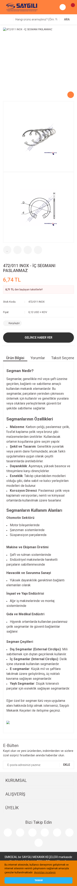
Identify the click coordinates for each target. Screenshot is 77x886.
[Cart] (71, 7)
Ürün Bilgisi (15, 358)
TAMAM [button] (38, 880)
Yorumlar (37, 358)
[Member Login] (63, 7)
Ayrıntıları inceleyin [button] (45, 872)
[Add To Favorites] (7, 250)
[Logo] (22, 7)
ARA (67, 19)
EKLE (66, 764)
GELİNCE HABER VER (38, 337)
